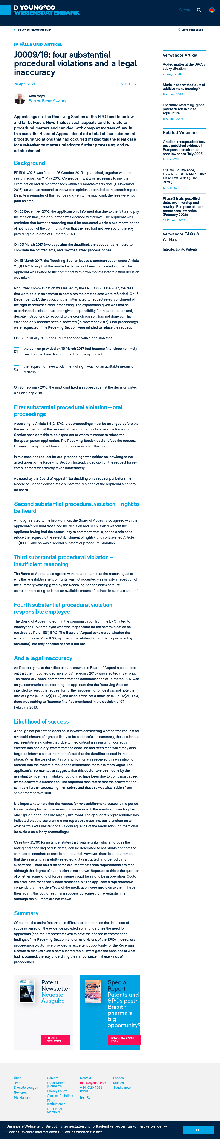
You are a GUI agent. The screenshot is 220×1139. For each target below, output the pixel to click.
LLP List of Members (54, 1110)
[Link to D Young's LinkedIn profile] (82, 1097)
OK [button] (198, 1130)
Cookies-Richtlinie (60, 1096)
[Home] (47, 8)
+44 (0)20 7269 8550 (91, 1089)
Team (17, 1083)
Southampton (122, 1088)
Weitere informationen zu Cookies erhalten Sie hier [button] (62, 1132)
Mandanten (22, 1098)
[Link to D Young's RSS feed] (89, 1097)
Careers (52, 1078)
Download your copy (123, 1039)
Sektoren (20, 1093)
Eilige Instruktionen (56, 1102)
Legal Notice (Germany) (56, 1084)
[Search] (199, 10)
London (118, 1078)
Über (17, 1078)
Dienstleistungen (26, 1088)
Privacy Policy (57, 1091)
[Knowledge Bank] (47, 16)
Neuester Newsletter (53, 1039)
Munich (118, 1083)
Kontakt (85, 1078)
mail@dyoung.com (93, 1083)
